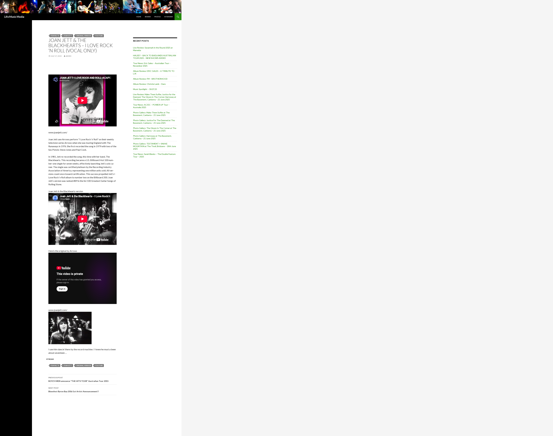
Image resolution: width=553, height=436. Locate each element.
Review (148, 17)
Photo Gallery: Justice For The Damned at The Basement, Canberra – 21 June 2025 (154, 121)
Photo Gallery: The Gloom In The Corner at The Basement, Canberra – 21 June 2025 (154, 129)
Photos (157, 17)
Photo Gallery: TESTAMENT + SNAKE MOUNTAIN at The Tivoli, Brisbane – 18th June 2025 (154, 146)
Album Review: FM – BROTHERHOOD (150, 79)
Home (138, 17)
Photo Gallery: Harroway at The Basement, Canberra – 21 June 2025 (152, 137)
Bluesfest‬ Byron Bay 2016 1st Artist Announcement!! (73, 390)
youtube (99, 36)
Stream (50, 359)
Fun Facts (55, 36)
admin (68, 56)
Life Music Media (14, 16)
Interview (168, 17)
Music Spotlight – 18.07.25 (145, 89)
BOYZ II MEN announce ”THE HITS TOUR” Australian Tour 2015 (78, 379)
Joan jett (67, 36)
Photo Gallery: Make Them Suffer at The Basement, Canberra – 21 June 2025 (151, 113)
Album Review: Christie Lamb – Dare (149, 84)
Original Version (83, 36)
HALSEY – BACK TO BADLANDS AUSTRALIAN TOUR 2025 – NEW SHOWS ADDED (154, 56)
